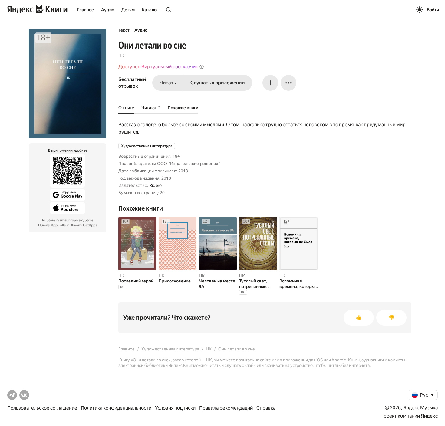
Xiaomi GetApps (84, 225)
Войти (433, 9)
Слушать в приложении (217, 83)
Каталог (150, 9)
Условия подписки (175, 408)
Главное (85, 9)
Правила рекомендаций (226, 408)
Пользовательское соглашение (42, 408)
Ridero (155, 185)
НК (121, 55)
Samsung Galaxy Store (75, 220)
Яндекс (429, 416)
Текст (124, 30)
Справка (265, 408)
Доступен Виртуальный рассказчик (158, 66)
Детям (128, 9)
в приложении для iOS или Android (313, 359)
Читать (168, 83)
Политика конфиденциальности (116, 408)
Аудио (107, 9)
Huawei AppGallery (53, 225)
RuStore (48, 220)
